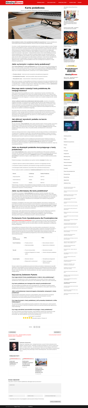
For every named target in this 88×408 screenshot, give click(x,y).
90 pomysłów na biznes (68, 90)
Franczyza (66, 131)
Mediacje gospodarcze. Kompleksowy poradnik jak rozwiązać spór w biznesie (69, 60)
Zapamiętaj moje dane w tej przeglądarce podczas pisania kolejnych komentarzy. (27, 398)
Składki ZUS (66, 180)
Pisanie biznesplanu (68, 162)
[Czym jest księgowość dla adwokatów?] (15, 358)
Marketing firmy (62, 2)
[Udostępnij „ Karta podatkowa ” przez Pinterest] (39, 327)
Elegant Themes (17, 406)
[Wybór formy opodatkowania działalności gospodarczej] (41, 362)
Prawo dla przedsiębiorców (69, 171)
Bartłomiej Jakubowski (32, 10)
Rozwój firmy (72, 2)
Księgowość (46, 10)
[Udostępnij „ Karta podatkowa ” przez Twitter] (37, 327)
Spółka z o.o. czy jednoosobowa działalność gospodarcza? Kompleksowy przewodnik (70, 117)
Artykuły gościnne (67, 135)
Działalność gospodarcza (69, 141)
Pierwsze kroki (40, 2)
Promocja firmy (67, 174)
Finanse (79, 2)
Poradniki (66, 168)
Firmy (65, 147)
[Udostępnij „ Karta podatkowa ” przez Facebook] (34, 327)
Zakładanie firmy (51, 2)
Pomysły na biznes (67, 165)
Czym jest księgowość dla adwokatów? (13, 363)
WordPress (30, 406)
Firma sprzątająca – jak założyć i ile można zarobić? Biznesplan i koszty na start (71, 102)
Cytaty (65, 138)
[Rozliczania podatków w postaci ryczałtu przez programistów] (28, 358)
